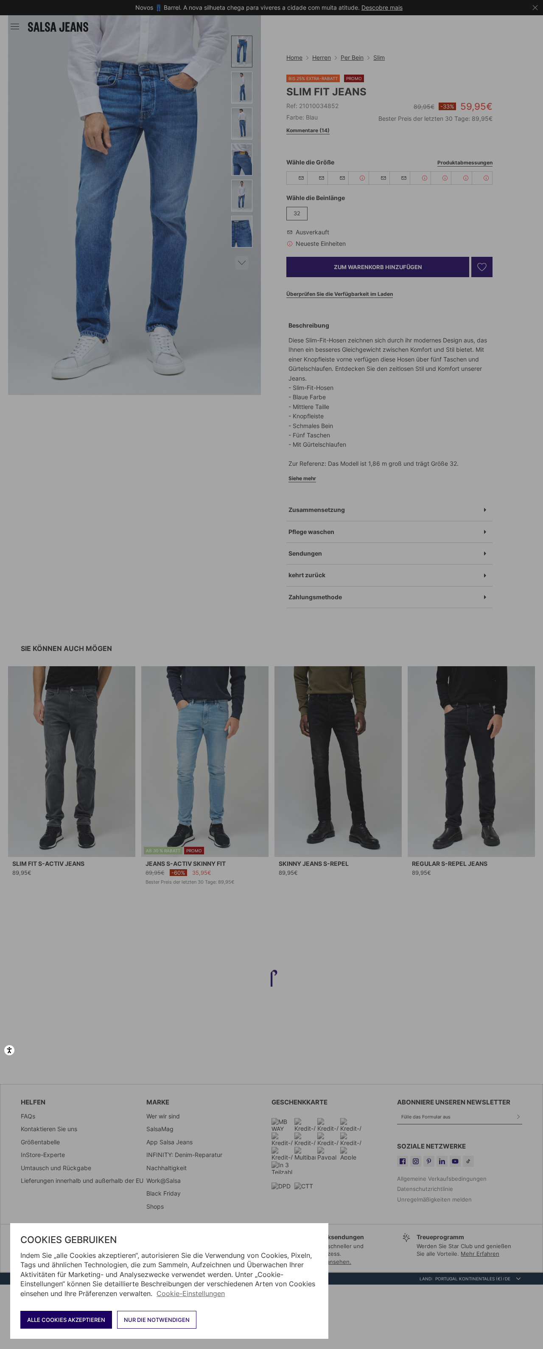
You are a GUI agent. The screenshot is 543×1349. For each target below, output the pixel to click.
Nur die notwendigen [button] (157, 1319)
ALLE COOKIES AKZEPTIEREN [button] (66, 1319)
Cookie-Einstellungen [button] (191, 1293)
